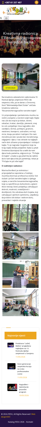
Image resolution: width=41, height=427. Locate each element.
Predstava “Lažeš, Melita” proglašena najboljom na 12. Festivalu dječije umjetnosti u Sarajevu (25, 348)
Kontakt (29, 422)
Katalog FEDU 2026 (16, 422)
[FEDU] (16, 10)
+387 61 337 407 (13, 2)
